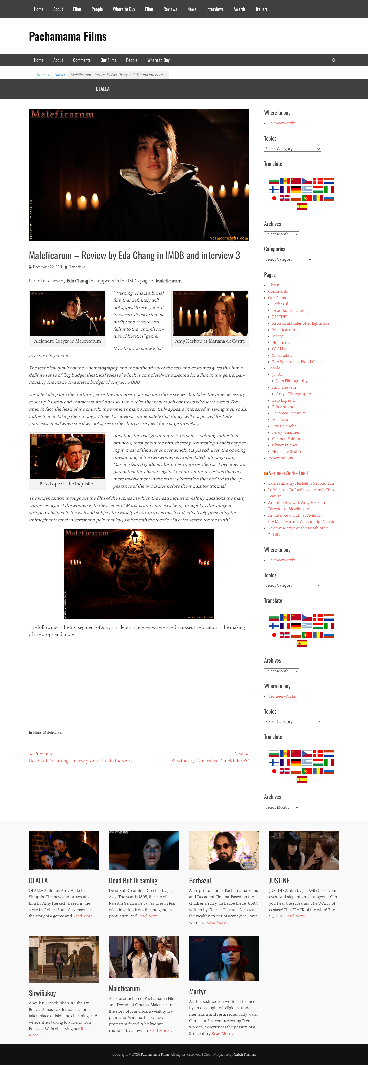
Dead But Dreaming (290, 310)
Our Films (108, 60)
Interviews (215, 9)
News (191, 9)
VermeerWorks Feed (288, 473)
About (58, 9)
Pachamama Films (68, 36)
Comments (82, 60)
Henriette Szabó (286, 451)
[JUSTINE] (304, 850)
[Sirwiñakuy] (64, 959)
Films (77, 9)
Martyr (278, 336)
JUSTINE (279, 317)
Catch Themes (245, 1055)
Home (38, 9)
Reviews (170, 9)
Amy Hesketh (284, 387)
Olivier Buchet (284, 445)
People (97, 9)
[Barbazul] (224, 850)
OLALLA (279, 349)
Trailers (262, 9)
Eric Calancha (284, 426)
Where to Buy (124, 9)
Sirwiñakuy (282, 355)
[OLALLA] (64, 850)
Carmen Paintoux (287, 439)
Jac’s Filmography (292, 381)
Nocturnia (281, 342)
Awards (240, 9)
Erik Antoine (283, 407)
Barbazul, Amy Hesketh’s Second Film (301, 483)
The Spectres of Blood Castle (297, 362)
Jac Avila (279, 374)
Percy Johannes (286, 432)
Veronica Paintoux (288, 413)
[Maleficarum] (144, 957)
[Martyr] (224, 958)
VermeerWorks (282, 123)
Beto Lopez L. (283, 400)
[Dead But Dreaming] (144, 850)
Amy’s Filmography (293, 394)
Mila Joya (280, 419)
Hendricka (77, 267)
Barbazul (280, 304)
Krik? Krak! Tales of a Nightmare (125, 88)
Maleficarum (53, 733)
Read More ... (84, 916)
